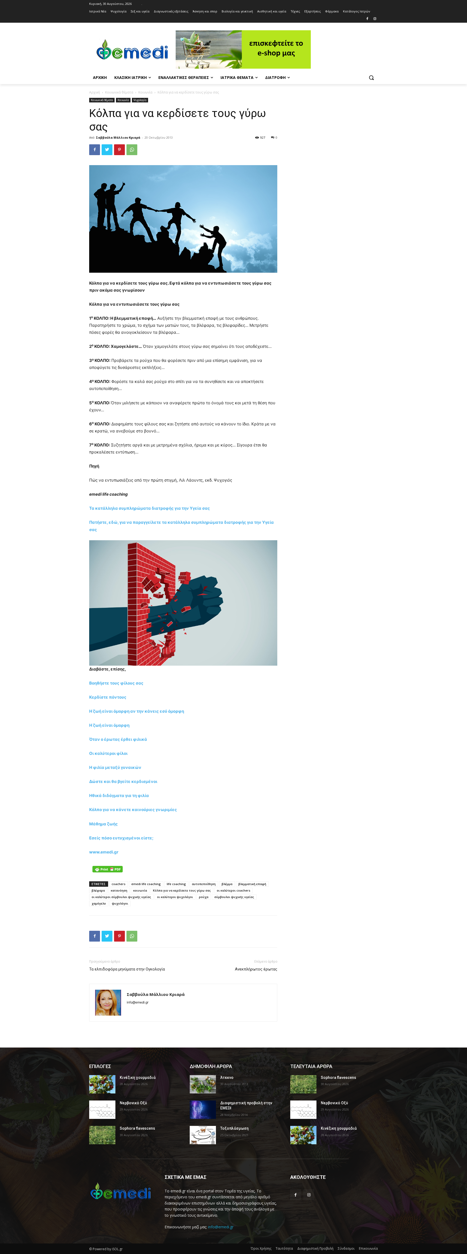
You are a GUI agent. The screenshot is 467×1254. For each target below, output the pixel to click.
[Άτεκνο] (203, 1084)
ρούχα (203, 897)
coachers (118, 884)
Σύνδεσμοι (346, 1248)
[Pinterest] (119, 149)
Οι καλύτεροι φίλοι (108, 753)
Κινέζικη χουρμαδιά (138, 1077)
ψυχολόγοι (120, 903)
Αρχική (94, 92)
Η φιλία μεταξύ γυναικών (115, 767)
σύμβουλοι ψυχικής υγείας (234, 897)
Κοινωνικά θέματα (119, 92)
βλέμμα (227, 884)
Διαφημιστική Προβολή (315, 1248)
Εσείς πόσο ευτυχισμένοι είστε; (121, 838)
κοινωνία (140, 890)
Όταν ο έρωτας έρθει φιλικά (118, 739)
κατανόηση (119, 890)
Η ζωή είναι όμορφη (109, 725)
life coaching (176, 884)
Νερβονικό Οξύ (133, 1103)
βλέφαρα (98, 890)
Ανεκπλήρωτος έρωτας (256, 969)
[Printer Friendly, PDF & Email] (107, 869)
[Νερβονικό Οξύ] (102, 1109)
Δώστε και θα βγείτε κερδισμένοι (123, 781)
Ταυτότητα (284, 1248)
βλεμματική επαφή (252, 884)
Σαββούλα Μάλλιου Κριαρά (118, 137)
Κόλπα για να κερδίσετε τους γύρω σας (182, 890)
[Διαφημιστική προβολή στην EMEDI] (203, 1109)
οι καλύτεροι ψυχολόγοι (175, 897)
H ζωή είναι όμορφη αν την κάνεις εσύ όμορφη (136, 711)
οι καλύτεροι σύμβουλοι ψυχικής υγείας (121, 897)
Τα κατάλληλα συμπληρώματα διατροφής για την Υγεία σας (149, 508)
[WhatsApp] (131, 149)
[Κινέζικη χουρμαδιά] (102, 1084)
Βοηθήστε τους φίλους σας (116, 683)
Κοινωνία (145, 92)
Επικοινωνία (368, 1248)
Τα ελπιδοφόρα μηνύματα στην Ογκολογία (127, 969)
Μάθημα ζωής (103, 823)
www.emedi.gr (103, 852)
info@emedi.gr (221, 1226)
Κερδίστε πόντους (107, 697)
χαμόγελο (99, 903)
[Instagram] (375, 19)
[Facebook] (367, 19)
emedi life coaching (146, 884)
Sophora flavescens (137, 1128)
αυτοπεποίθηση (204, 884)
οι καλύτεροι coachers (233, 890)
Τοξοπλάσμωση (234, 1128)
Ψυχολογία (140, 100)
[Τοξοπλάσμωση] (203, 1135)
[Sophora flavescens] (102, 1135)
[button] (371, 77)
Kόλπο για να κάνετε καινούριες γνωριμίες (133, 809)
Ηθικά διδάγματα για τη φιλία (119, 795)
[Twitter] (107, 149)
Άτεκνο (227, 1077)
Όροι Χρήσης (261, 1248)
